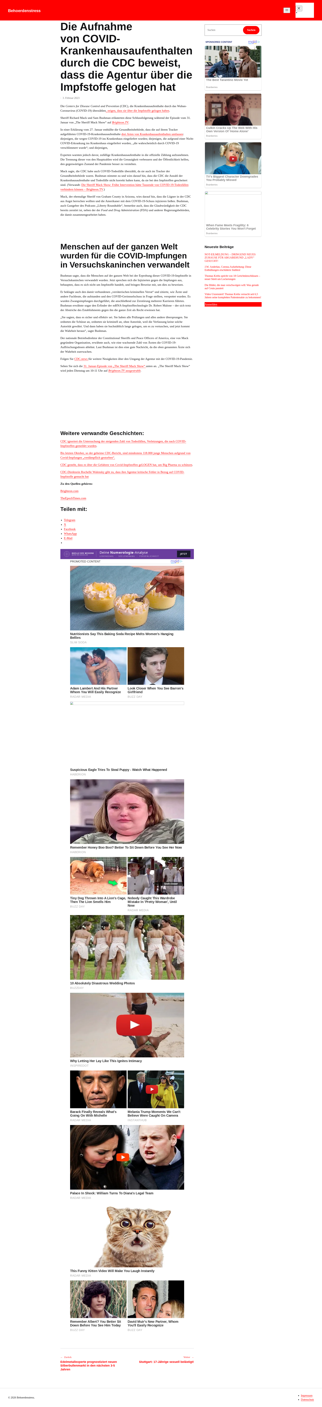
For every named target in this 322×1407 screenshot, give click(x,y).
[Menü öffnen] (286, 10)
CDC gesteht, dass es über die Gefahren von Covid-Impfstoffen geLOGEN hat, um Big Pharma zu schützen (126, 464)
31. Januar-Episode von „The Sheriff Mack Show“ (115, 366)
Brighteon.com (69, 491)
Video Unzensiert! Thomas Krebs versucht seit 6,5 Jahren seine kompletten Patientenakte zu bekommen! (233, 296)
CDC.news (81, 359)
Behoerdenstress (24, 10)
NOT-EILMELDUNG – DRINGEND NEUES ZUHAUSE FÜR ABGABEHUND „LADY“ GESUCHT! (230, 257)
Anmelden (211, 304)
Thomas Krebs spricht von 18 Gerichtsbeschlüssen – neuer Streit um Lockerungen (232, 277)
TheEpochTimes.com (73, 498)
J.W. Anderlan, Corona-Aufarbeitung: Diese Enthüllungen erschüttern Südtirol (228, 268)
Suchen (251, 30)
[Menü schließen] (299, 8)
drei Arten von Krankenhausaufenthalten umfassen (152, 134)
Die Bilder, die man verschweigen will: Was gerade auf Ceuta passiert (232, 287)
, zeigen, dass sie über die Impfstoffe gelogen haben (137, 110)
